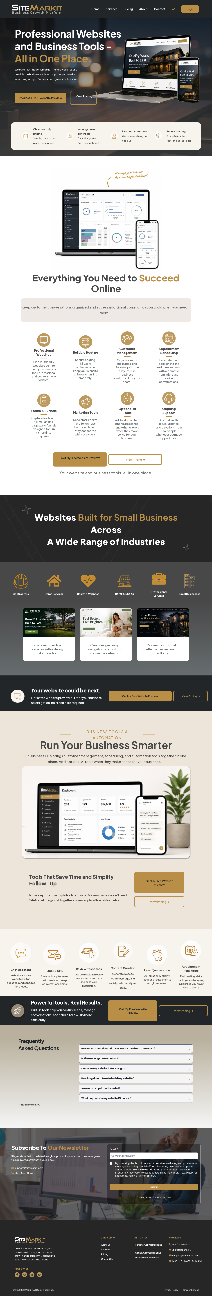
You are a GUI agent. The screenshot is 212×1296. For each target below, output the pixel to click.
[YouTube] (39, 1274)
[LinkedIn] (31, 1274)
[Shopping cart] (173, 9)
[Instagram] (24, 1274)
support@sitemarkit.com (29, 1168)
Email (114, 1149)
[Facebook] (17, 1274)
